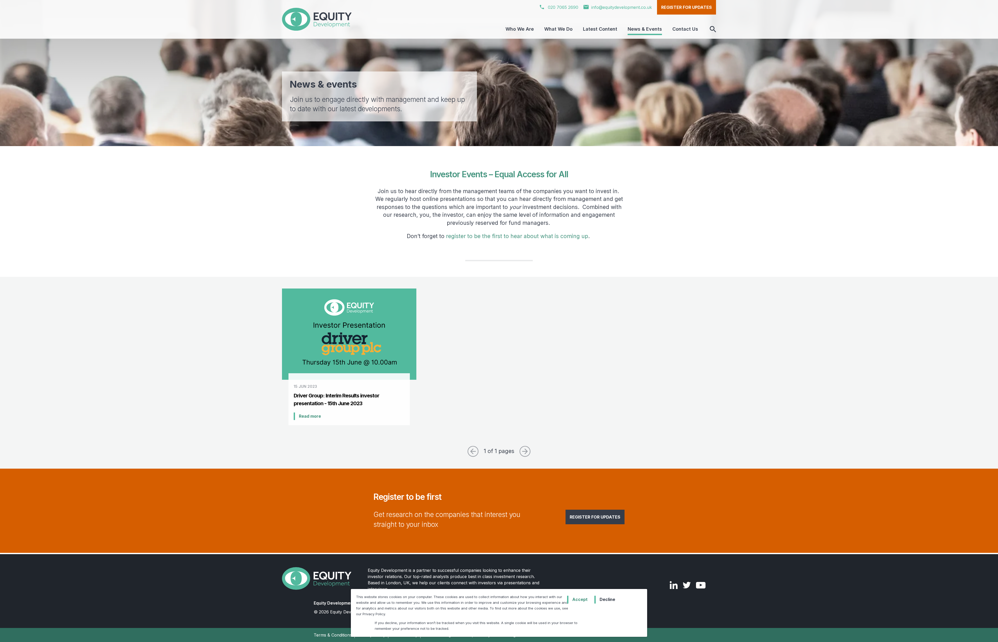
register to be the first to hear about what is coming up (517, 236)
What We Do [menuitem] (558, 29)
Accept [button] (580, 599)
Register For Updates (595, 517)
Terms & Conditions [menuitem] (333, 635)
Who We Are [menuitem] (519, 29)
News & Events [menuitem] (645, 29)
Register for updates (686, 7)
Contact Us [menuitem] (685, 29)
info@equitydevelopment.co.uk (621, 7)
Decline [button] (607, 599)
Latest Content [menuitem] (600, 29)
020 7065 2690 (562, 7)
